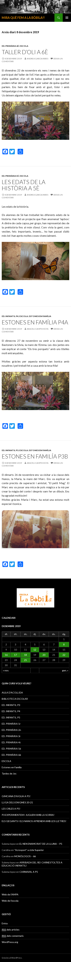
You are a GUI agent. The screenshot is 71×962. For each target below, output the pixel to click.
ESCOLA (24, 46)
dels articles (10, 929)
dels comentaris (13, 935)
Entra (5, 923)
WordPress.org (10, 942)
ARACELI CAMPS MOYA (37, 329)
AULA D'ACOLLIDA (12, 692)
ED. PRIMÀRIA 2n (11, 729)
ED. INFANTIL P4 (10, 316)
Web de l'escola (10, 900)
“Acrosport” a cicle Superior (29, 849)
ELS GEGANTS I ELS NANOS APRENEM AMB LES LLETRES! (34, 821)
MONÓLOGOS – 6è (25, 856)
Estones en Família (40, 316)
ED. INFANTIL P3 (10, 450)
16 (6, 654)
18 (25, 654)
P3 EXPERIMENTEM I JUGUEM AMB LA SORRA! (28, 814)
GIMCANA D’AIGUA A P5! (16, 796)
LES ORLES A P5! (11, 808)
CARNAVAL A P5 (28, 871)
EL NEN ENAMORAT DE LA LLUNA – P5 (40, 843)
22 (64, 654)
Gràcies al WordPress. (12, 957)
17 (15, 654)
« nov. (6, 670)
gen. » (65, 670)
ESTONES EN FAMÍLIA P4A (35, 322)
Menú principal (67, 17)
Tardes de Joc (9, 773)
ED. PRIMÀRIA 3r (11, 736)
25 (25, 660)
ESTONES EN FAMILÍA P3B (35, 456)
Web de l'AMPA (10, 894)
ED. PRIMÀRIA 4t (11, 742)
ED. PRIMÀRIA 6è (10, 46)
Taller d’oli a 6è (25, 51)
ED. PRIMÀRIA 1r (11, 723)
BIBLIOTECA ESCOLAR (15, 698)
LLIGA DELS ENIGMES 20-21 (17, 802)
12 (34, 649)
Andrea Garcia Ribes (37, 58)
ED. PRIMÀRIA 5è (10, 176)
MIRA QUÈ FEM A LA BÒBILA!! (23, 18)
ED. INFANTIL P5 (11, 717)
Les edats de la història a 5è (23, 185)
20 (44, 654)
